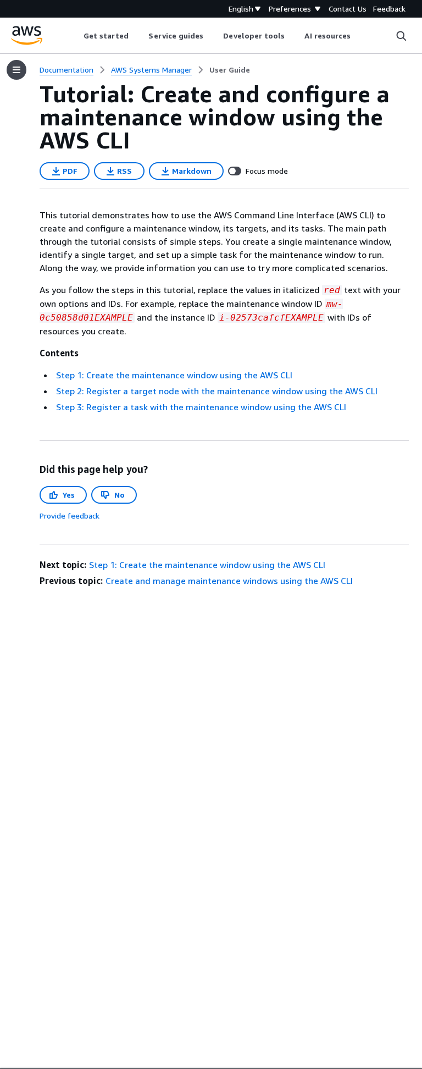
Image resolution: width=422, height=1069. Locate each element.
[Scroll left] (75, 36)
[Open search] (401, 36)
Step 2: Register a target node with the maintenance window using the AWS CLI (216, 390)
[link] (229, 69)
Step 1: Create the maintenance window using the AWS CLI (174, 375)
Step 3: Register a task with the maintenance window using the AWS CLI (201, 406)
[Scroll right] (359, 36)
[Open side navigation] (16, 70)
